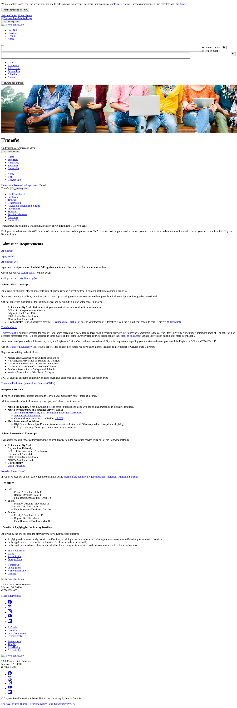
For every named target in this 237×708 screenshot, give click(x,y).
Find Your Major (16, 550)
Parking (12, 573)
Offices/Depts (15, 636)
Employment (14, 641)
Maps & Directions (11, 595)
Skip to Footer (25, 15)
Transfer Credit (9, 327)
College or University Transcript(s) (19, 278)
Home (11, 156)
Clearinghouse (60, 322)
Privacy (71, 704)
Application (7, 250)
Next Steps (13, 162)
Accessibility (14, 650)
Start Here (13, 159)
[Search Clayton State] (224, 47)
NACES (59, 418)
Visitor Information (17, 570)
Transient (12, 211)
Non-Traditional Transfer (14, 471)
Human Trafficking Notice (33, 704)
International (14, 208)
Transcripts (175, 322)
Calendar (12, 630)
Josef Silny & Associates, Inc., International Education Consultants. (48, 412)
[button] (11, 62)
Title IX (12, 644)
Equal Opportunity (57, 704)
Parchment (74, 322)
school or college (128, 335)
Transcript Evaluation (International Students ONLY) (28, 383)
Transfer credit (8, 332)
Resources (13, 165)
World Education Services (27, 415)
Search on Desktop (211, 47)
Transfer (12, 200)
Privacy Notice (121, 4)
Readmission (14, 202)
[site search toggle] (2, 45)
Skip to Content (9, 15)
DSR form (179, 4)
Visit (10, 176)
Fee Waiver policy (25, 272)
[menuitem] (122, 62)
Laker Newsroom (17, 633)
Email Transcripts (16, 465)
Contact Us (13, 168)
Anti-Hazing (14, 647)
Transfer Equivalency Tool (23, 346)
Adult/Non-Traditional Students (24, 205)
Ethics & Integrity (10, 704)
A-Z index (13, 627)
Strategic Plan (15, 559)
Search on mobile (211, 50)
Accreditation (14, 556)
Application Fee (9, 261)
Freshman (13, 197)
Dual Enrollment (16, 194)
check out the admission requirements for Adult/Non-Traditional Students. (101, 476)
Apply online (8, 256)
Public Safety (14, 567)
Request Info (14, 179)
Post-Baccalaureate (17, 214)
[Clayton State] (16, 18)
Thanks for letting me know (15, 10)
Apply (11, 174)
